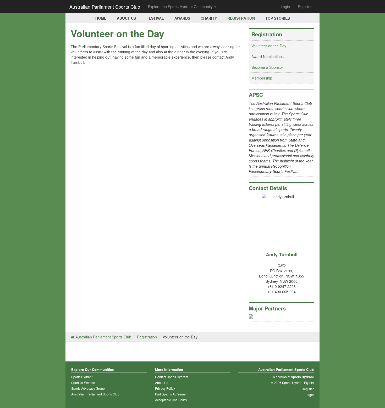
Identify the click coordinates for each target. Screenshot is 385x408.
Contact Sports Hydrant (171, 377)
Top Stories (277, 18)
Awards (182, 18)
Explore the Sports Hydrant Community (181, 6)
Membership (261, 78)
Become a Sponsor (267, 67)
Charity (209, 18)
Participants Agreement (171, 394)
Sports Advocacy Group (88, 388)
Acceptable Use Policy (171, 400)
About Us (126, 18)
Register (305, 6)
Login (285, 6)
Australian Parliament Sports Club (104, 6)
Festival (155, 18)
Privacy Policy (165, 388)
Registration (241, 18)
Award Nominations (267, 56)
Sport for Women (83, 382)
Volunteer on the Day (268, 45)
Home (100, 18)
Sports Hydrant (81, 377)
